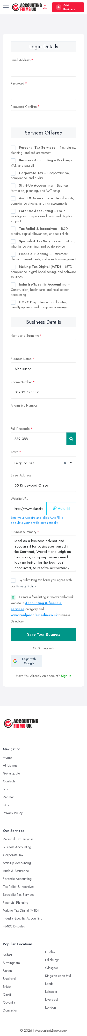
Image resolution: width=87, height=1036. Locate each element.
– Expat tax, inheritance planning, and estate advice (43, 244)
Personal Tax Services (18, 839)
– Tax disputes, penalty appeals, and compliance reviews (39, 305)
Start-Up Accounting (17, 862)
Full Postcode (20, 428)
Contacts (9, 781)
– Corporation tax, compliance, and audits (40, 176)
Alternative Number (24, 405)
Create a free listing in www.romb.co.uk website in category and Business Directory (42, 609)
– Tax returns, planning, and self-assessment (43, 150)
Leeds (49, 983)
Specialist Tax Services (18, 894)
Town (14, 452)
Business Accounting (17, 847)
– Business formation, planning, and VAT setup (39, 188)
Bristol (7, 986)
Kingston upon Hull (58, 975)
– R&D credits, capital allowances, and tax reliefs (39, 231)
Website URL (19, 498)
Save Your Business (43, 634)
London (50, 1007)
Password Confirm (24, 106)
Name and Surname (25, 335)
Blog (6, 789)
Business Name (21, 358)
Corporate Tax (13, 855)
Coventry (9, 1002)
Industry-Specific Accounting (23, 918)
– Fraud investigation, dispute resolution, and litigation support (42, 216)
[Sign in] (45, 7)
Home (7, 757)
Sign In (66, 675)
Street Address (21, 475)
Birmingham (11, 962)
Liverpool (51, 999)
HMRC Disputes (14, 926)
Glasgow (51, 967)
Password (17, 83)
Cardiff (8, 994)
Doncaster (10, 1010)
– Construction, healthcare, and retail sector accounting (40, 289)
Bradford (9, 978)
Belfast (7, 954)
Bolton (7, 970)
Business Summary (23, 532)
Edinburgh (52, 959)
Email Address (20, 60)
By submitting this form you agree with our (41, 583)
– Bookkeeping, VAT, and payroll (43, 163)
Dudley (50, 952)
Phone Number (21, 382)
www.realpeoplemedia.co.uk (34, 615)
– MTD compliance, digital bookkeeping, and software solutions (43, 271)
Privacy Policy (26, 586)
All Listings (10, 765)
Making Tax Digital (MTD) (21, 910)
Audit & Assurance (16, 870)
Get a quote (11, 773)
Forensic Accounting (17, 878)
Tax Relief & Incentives (18, 886)
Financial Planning (15, 902)
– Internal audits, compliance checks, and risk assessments (42, 201)
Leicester (51, 991)
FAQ (6, 805)
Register (8, 797)
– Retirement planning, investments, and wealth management (43, 256)
